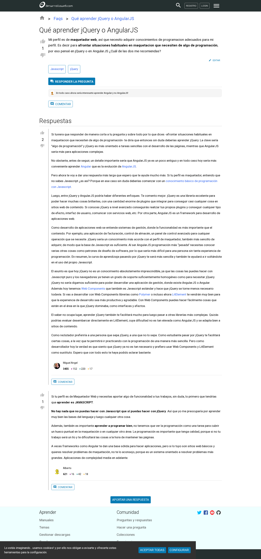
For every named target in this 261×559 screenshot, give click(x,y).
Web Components (93, 288)
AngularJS (129, 166)
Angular (86, 166)
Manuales (46, 520)
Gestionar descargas (54, 535)
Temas (44, 527)
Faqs (58, 18)
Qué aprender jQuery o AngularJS (102, 18)
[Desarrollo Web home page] (56, 5)
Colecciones (126, 535)
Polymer (144, 294)
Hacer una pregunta (131, 527)
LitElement (179, 294)
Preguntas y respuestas (134, 520)
